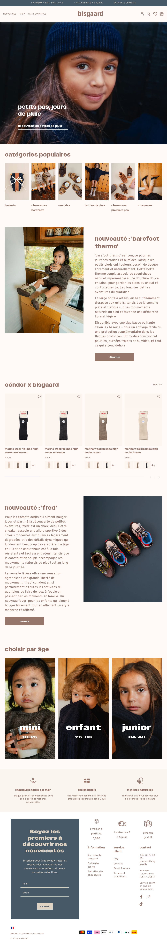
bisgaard (23, 938)
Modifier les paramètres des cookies (27, 933)
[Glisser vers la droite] (158, 477)
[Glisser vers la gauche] (151, 477)
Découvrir (24, 621)
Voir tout (157, 384)
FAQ (116, 859)
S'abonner (45, 906)
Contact (118, 863)
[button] (149, 14)
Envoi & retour (122, 868)
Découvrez (114, 357)
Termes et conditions (120, 875)
